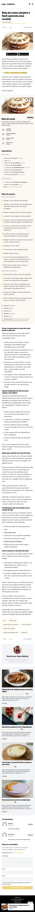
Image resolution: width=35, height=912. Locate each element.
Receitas (17, 23)
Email (3, 876)
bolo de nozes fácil (26, 624)
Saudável (22, 694)
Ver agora (11, 908)
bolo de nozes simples (9, 628)
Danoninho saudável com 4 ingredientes (17, 727)
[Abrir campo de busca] (29, 4)
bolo (4, 620)
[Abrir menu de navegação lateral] (32, 4)
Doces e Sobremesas (8, 23)
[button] (30, 100)
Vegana (23, 23)
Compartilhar (28, 27)
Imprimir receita (24, 54)
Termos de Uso (17, 901)
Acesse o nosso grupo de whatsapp (15, 73)
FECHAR (30, 902)
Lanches (16, 694)
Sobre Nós (17, 897)
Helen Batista (22, 656)
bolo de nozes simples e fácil (10, 632)
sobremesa (24, 632)
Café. (5, 529)
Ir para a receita (12, 54)
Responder (30, 824)
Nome (4, 869)
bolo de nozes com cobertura (10, 624)
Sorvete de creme (9, 532)
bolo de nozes (12, 620)
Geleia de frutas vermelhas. (13, 541)
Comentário (5, 856)
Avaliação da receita (7, 852)
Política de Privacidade (17, 899)
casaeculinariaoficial (24, 614)
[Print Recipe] (26, 100)
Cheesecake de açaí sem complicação (16, 800)
